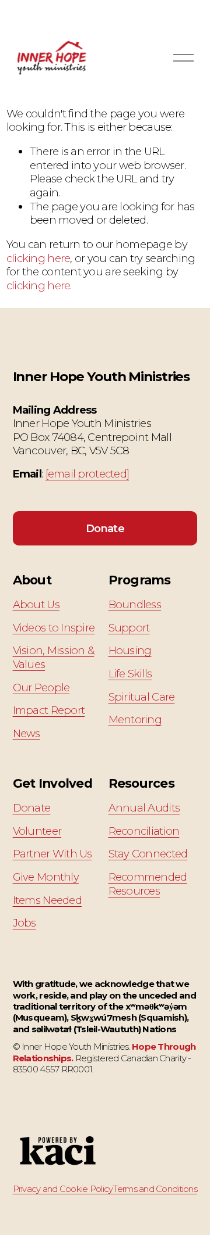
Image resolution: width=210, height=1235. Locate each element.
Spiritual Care (141, 696)
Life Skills (130, 673)
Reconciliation (144, 831)
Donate (105, 528)
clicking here (38, 258)
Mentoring (135, 719)
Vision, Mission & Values (53, 657)
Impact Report (49, 710)
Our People (41, 687)
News (26, 733)
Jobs (24, 922)
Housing (130, 650)
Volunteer (37, 831)
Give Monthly (46, 877)
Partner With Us (52, 853)
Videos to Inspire (54, 627)
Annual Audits (144, 807)
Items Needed (47, 900)
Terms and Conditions (155, 1189)
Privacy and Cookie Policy (63, 1189)
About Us (36, 604)
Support (129, 627)
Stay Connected (148, 853)
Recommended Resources (147, 883)
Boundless (134, 604)
